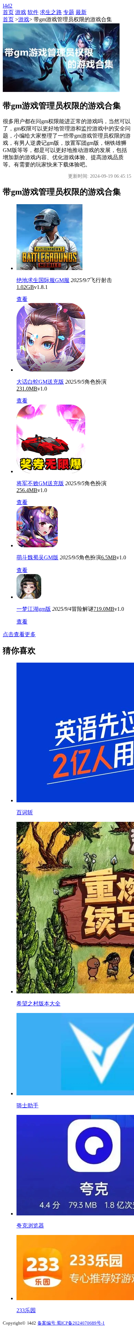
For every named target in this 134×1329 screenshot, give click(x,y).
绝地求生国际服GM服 (42, 280)
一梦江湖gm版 (33, 609)
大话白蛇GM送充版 (40, 382)
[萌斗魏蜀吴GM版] (37, 545)
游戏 (20, 12)
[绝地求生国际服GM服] (49, 268)
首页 (8, 12)
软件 (32, 12)
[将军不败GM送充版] (50, 471)
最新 (81, 12)
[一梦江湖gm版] (28, 597)
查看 (21, 299)
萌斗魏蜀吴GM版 (37, 557)
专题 (68, 12)
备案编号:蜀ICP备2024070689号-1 (71, 1323)
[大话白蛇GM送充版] (50, 370)
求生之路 (51, 12)
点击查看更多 (19, 634)
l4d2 (7, 6)
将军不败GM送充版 (40, 483)
